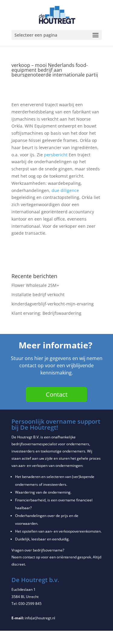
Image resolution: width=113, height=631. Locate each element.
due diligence (65, 190)
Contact (56, 394)
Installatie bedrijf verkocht (37, 294)
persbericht (55, 155)
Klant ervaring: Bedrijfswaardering (46, 313)
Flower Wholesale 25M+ (35, 285)
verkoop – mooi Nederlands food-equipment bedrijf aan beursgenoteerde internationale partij (54, 70)
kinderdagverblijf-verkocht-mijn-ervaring (52, 304)
